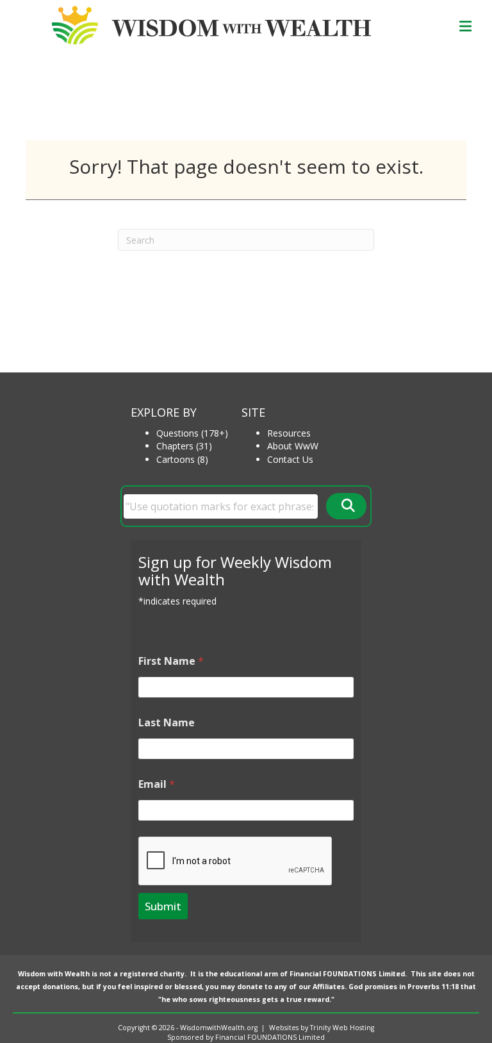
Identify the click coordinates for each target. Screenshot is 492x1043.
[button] (346, 506)
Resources (289, 433)
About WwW (292, 446)
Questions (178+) (192, 433)
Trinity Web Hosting (342, 1027)
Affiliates (329, 986)
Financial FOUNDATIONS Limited (347, 973)
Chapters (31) (184, 446)
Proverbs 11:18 (433, 986)
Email (156, 784)
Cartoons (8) (182, 459)
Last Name (166, 723)
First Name (171, 661)
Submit (163, 906)
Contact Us (290, 459)
